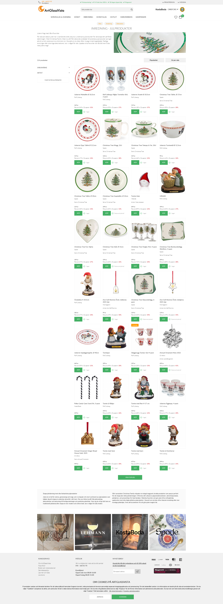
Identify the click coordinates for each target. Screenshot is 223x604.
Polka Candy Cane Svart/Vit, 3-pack (87, 403)
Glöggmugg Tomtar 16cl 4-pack (142, 353)
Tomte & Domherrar (167, 451)
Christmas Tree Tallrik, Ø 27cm (171, 94)
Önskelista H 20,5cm (81, 300)
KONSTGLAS (102, 17)
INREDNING (88, 17)
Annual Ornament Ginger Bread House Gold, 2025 (85, 452)
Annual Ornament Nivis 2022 (170, 353)
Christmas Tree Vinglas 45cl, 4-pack (144, 247)
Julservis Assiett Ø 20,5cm (140, 94)
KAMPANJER (141, 17)
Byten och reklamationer (47, 568)
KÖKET (77, 17)
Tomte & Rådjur (108, 403)
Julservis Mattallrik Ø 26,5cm (84, 94)
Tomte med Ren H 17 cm (140, 403)
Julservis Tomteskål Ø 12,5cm (170, 145)
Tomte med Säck (109, 451)
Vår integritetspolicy (116, 591)
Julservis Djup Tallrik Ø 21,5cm (85, 145)
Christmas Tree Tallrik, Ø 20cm (85, 196)
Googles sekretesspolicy (132, 591)
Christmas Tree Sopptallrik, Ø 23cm (115, 196)
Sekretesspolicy (43, 570)
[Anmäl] (138, 571)
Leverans (41, 575)
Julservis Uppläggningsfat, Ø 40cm (86, 353)
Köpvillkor (41, 566)
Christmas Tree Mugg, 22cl (112, 145)
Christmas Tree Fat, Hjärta (83, 247)
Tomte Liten (135, 196)
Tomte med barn (137, 451)
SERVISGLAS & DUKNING (61, 17)
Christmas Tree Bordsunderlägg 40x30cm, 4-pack (171, 248)
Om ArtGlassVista (44, 563)
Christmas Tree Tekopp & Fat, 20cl (143, 145)
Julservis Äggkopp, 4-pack (169, 403)
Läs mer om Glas (44, 573)
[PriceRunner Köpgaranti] (167, 573)
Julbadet (163, 196)
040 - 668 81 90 (47, 1)
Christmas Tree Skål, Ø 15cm (113, 247)
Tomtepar (106, 353)
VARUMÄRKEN (126, 17)
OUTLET (113, 17)
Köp (78, 112)
